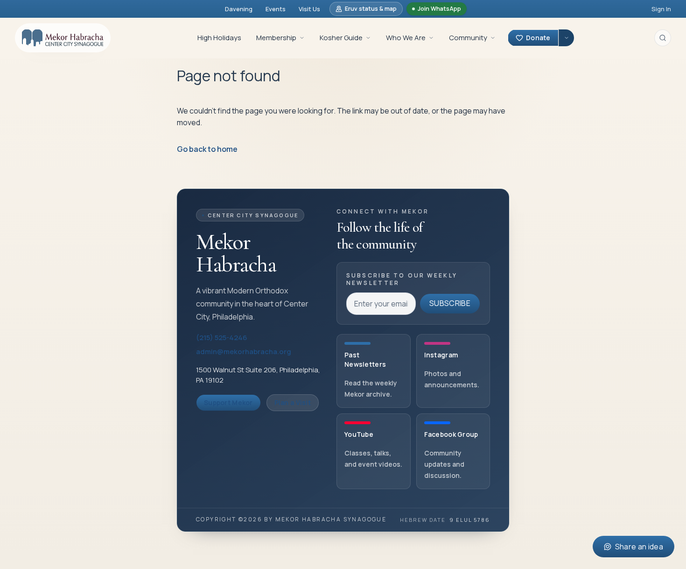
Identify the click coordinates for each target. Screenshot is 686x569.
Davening (238, 9)
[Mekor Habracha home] (63, 37)
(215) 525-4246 (221, 337)
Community (468, 38)
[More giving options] (566, 37)
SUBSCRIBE (449, 303)
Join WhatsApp (439, 9)
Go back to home (207, 149)
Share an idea (639, 546)
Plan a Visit (292, 402)
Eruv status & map (371, 9)
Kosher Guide (341, 38)
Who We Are (406, 38)
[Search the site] (662, 37)
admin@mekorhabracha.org (243, 351)
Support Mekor (228, 402)
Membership (276, 38)
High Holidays (219, 38)
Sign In (661, 9)
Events (276, 9)
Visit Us (309, 9)
